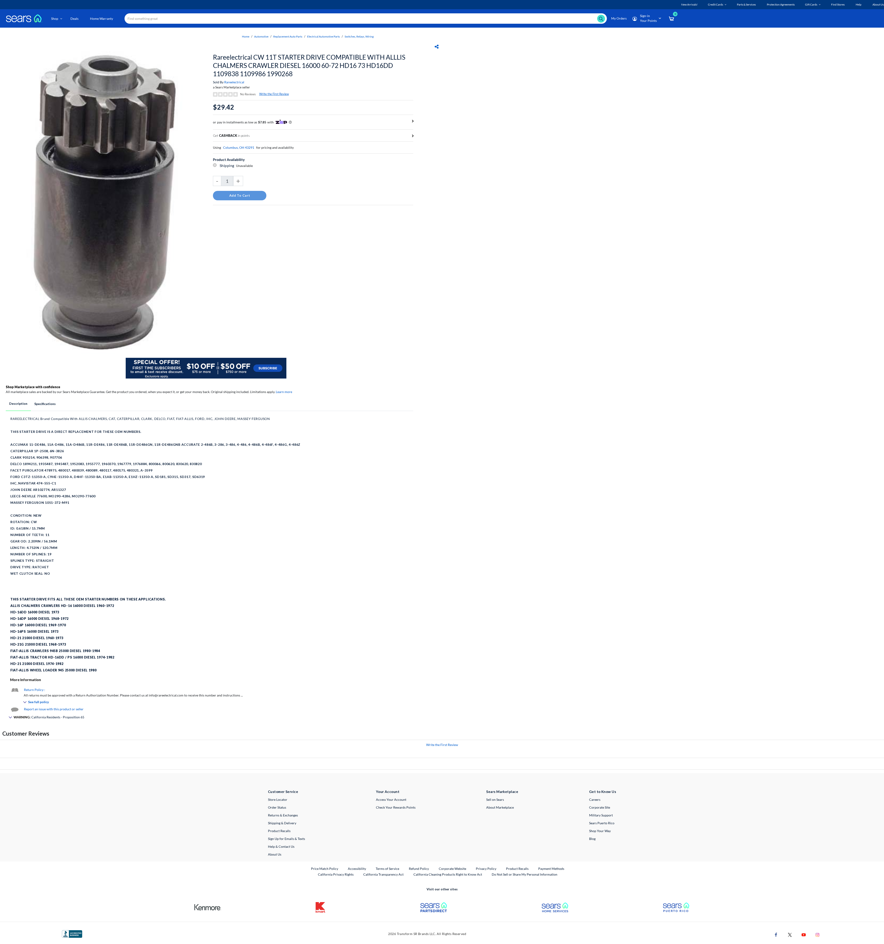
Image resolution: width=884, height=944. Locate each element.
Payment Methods (551, 869)
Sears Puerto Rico (601, 823)
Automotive (261, 36)
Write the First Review (274, 94)
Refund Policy (419, 869)
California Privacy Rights (336, 874)
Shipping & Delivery (282, 823)
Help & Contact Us (281, 846)
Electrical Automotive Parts (323, 36)
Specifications (45, 404)
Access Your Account (391, 799)
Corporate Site (599, 807)
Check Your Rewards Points (396, 807)
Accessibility (357, 869)
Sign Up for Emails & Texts (286, 839)
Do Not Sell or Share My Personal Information (524, 874)
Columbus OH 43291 (238, 147)
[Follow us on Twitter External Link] (789, 934)
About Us (274, 854)
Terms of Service (387, 869)
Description (18, 403)
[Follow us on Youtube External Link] (803, 934)
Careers (594, 799)
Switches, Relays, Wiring (359, 36)
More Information (25, 679)
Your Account (387, 792)
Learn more (284, 392)
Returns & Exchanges (283, 815)
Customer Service (283, 792)
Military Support (601, 815)
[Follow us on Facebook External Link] (776, 934)
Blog (592, 839)
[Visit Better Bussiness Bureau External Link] (72, 933)
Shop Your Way (600, 831)
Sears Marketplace (502, 792)
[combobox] (366, 18)
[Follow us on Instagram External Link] (817, 934)
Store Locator (277, 799)
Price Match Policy (324, 869)
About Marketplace (500, 807)
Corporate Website (453, 868)
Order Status (277, 807)
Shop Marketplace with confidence (33, 387)
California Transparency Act (383, 874)
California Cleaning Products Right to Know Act (447, 874)
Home (245, 36)
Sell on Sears (495, 799)
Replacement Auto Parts (287, 36)
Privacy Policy (486, 869)
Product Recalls (279, 831)
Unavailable (245, 166)
